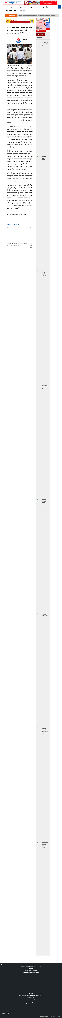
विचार (31, 7)
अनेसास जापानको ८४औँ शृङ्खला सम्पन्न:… (44, 274)
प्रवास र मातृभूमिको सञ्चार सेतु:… (44, 502)
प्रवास (42, 7)
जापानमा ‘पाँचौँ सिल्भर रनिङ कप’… (45, 43)
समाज (26, 7)
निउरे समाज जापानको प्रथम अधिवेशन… (44, 387)
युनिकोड (8, 1013)
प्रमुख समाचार (12, 7)
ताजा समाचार (40, 34)
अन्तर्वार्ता (36, 7)
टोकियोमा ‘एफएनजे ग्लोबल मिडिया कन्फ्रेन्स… (45, 730)
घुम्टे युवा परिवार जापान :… (45, 615)
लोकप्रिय (39, 38)
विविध (15, 10)
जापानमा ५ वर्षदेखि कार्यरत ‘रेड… (44, 159)
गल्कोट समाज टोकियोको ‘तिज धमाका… (45, 845)
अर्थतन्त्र (20, 7)
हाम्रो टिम (3, 1013)
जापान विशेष (9, 10)
